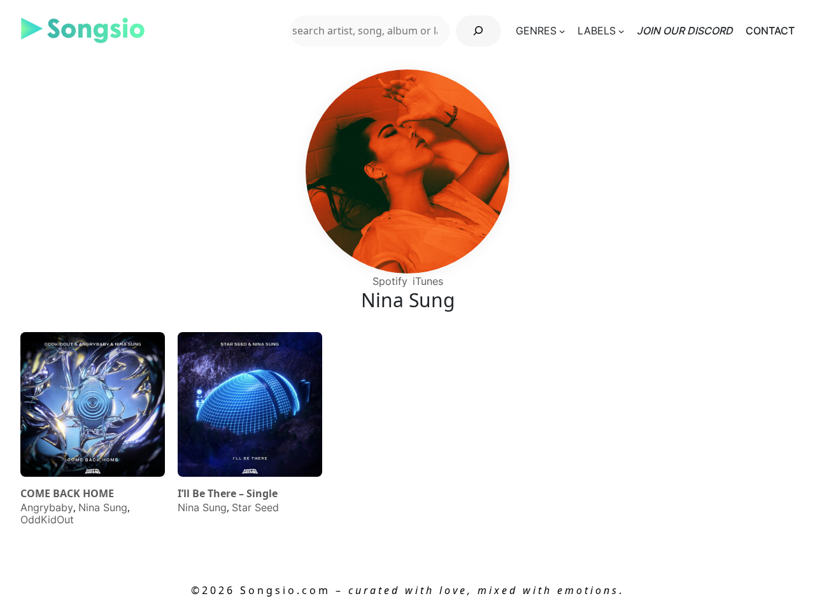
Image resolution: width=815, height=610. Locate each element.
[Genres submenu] (562, 30)
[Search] (478, 31)
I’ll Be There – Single (228, 493)
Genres (536, 30)
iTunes (428, 281)
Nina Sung (102, 507)
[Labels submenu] (621, 30)
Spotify (390, 281)
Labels (597, 30)
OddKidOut (47, 519)
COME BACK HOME (67, 493)
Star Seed (255, 507)
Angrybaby (46, 507)
